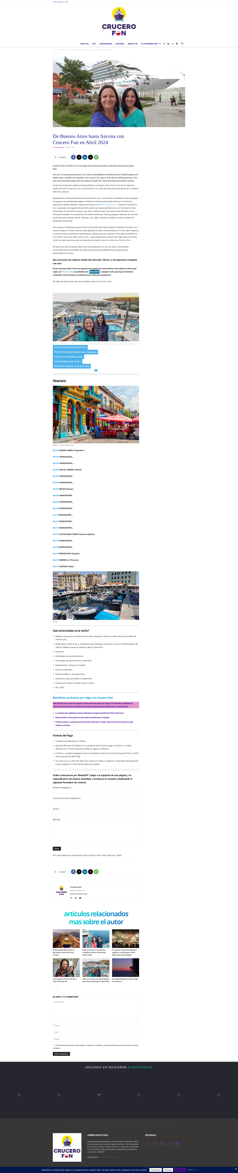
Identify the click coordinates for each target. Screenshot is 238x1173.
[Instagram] (164, 44)
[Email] (90, 157)
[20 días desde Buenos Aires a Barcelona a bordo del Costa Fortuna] (66, 938)
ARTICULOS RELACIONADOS (96, 914)
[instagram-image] (19, 1094)
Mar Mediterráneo (110, 204)
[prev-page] (54, 986)
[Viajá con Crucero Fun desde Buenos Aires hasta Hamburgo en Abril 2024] (95, 967)
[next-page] (58, 986)
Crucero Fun (59, 147)
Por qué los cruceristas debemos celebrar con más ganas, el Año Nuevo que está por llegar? (124, 952)
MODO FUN (132, 43)
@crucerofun (140, 1067)
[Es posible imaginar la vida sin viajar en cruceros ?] (125, 967)
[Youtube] (177, 44)
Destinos (120, 43)
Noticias (84, 43)
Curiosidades (105, 43)
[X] (172, 44)
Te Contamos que (149, 43)
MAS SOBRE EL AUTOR (96, 922)
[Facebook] (160, 44)
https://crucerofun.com (77, 890)
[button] (182, 44)
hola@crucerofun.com (108, 1157)
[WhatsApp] (96, 157)
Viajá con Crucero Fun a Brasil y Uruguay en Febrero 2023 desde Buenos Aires (94, 952)
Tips (94, 43)
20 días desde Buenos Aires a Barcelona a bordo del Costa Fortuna (63, 952)
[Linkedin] (168, 44)
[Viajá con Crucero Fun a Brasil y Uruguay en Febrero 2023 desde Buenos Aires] (95, 938)
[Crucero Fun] (119, 22)
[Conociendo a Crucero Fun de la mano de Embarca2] (66, 967)
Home (55, 50)
